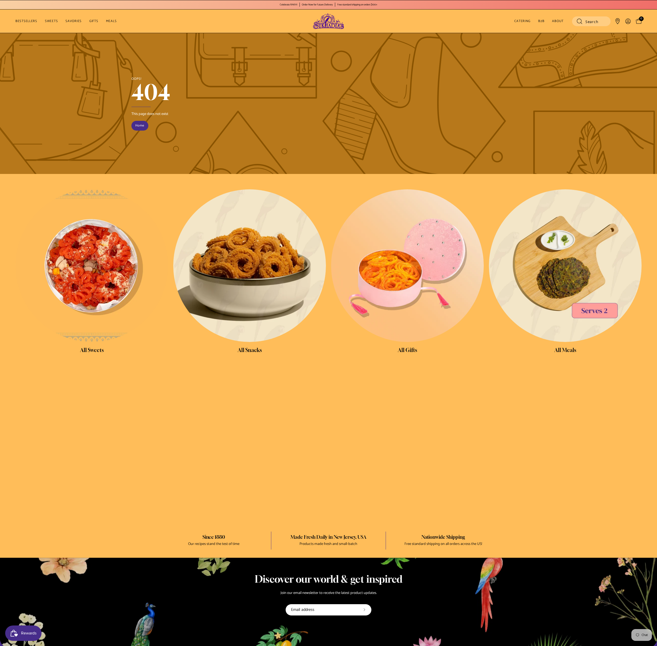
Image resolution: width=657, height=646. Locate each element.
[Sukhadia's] (328, 21)
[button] (591, 21)
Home (139, 125)
